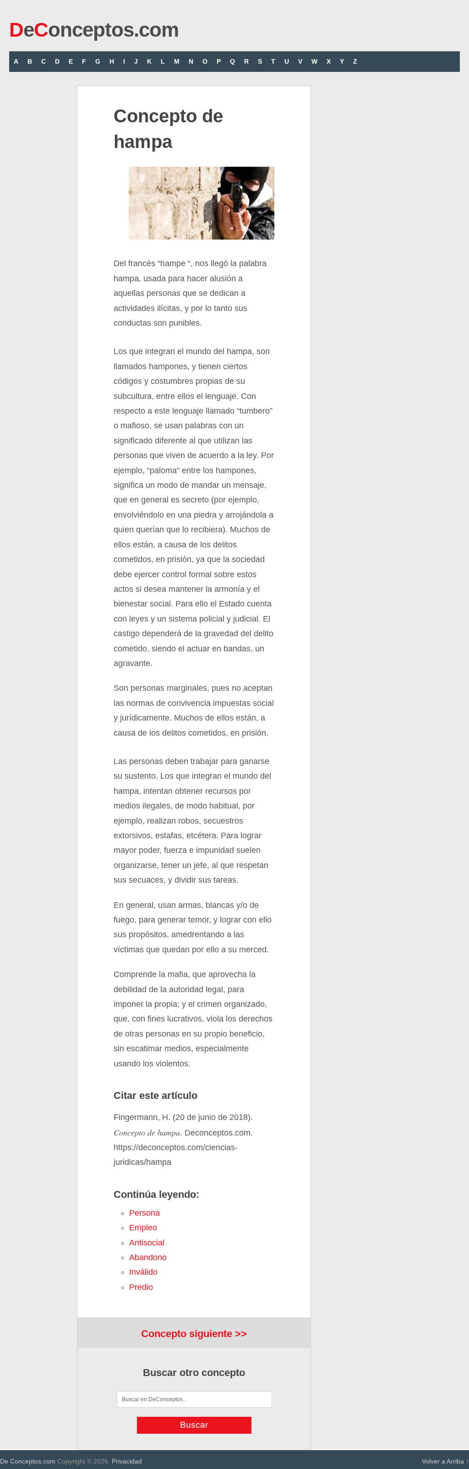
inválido (143, 1272)
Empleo (143, 1227)
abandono (148, 1257)
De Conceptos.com (27, 1461)
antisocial (146, 1242)
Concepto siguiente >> (194, 1333)
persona (144, 1213)
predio (141, 1287)
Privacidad (127, 1461)
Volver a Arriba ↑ (445, 1461)
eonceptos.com (94, 29)
